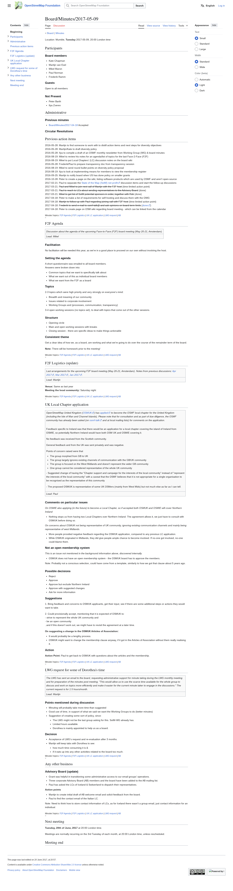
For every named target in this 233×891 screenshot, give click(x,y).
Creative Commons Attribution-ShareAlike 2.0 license (57, 865)
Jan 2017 (75, 374)
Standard (204, 43)
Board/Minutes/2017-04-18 (63, 125)
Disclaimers (61, 870)
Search (140, 5)
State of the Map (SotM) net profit (100, 182)
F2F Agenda (65, 215)
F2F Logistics (78, 215)
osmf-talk (94, 420)
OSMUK (87, 412)
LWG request (111, 215)
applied (104, 412)
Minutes (60, 33)
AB (119, 215)
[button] (9, 5)
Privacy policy (14, 870)
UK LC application (94, 215)
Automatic (205, 79)
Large (203, 49)
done (145, 205)
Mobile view (74, 870)
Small (203, 38)
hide (26, 25)
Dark (202, 90)
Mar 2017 (60, 374)
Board (50, 33)
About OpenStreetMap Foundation (38, 870)
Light (202, 84)
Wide (202, 67)
